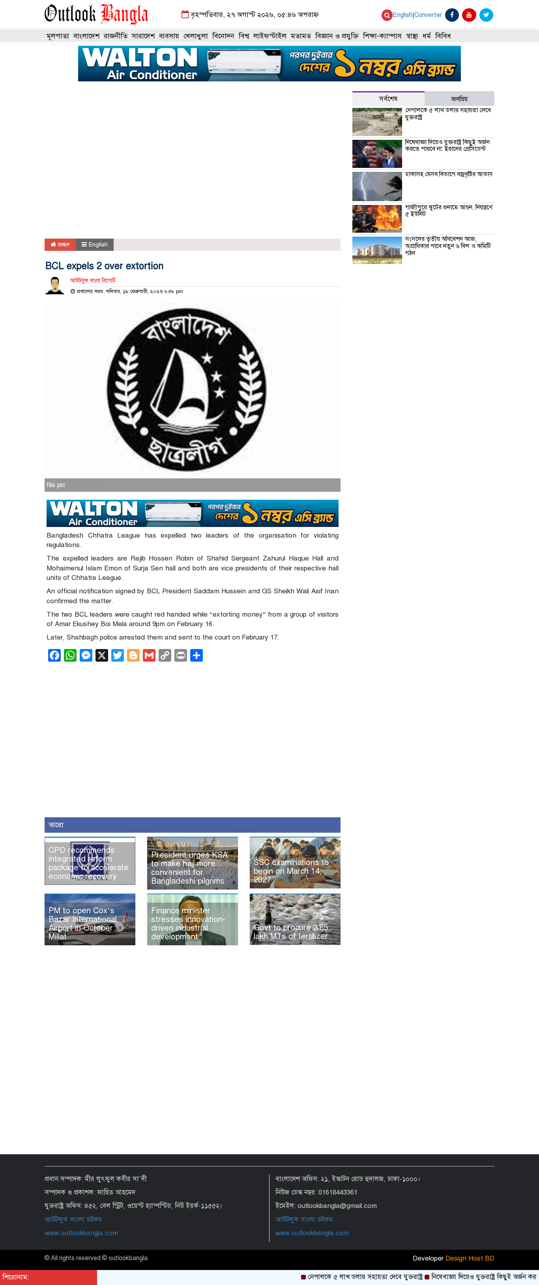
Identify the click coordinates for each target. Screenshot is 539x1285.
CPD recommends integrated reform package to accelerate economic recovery (89, 863)
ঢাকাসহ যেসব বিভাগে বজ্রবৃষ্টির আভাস (449, 174)
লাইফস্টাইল (269, 36)
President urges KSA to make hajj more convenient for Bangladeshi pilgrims (189, 868)
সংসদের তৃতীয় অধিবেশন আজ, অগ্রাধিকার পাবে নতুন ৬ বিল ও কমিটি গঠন (448, 246)
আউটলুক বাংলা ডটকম (73, 1219)
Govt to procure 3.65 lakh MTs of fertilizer (291, 932)
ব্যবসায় (169, 36)
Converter (428, 15)
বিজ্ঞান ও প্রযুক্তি (337, 36)
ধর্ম (427, 36)
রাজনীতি (115, 36)
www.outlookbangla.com (81, 1233)
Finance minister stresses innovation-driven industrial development (188, 924)
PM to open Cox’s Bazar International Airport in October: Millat (83, 924)
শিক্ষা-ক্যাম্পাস (382, 36)
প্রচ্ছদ (63, 244)
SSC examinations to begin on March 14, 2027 (291, 871)
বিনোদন (223, 36)
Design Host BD (469, 1258)
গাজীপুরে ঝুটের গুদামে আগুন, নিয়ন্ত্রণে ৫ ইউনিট (448, 210)
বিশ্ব (244, 36)
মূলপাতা (58, 36)
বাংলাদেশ (86, 36)
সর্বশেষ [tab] (388, 99)
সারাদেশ (143, 36)
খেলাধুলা (195, 36)
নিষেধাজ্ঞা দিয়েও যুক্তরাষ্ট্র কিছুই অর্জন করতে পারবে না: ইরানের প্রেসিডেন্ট (447, 145)
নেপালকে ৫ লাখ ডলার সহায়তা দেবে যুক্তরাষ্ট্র (448, 113)
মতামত (301, 36)
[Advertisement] (193, 165)
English (402, 15)
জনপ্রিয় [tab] (459, 99)
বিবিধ (443, 36)
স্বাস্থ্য (412, 36)
